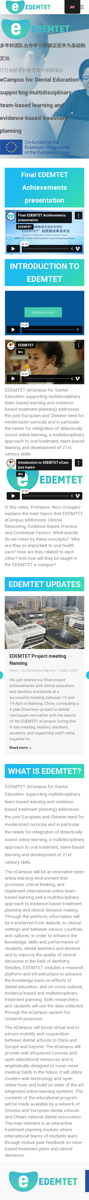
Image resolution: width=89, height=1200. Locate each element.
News (13, 670)
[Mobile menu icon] (81, 7)
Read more (18, 748)
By (39, 670)
